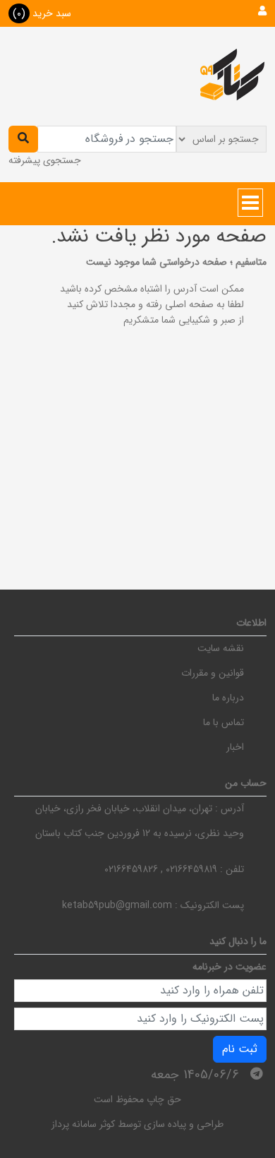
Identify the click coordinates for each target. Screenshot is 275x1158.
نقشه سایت (220, 648)
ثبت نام (239, 1049)
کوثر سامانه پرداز (83, 1124)
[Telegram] (256, 1074)
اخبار (235, 747)
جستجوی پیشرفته (44, 160)
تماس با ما (223, 722)
